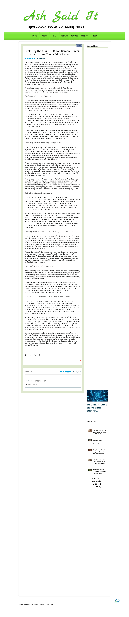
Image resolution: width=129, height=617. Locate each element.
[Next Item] (105, 395)
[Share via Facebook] (25, 355)
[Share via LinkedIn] (35, 355)
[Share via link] (39, 355)
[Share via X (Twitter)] (30, 355)
